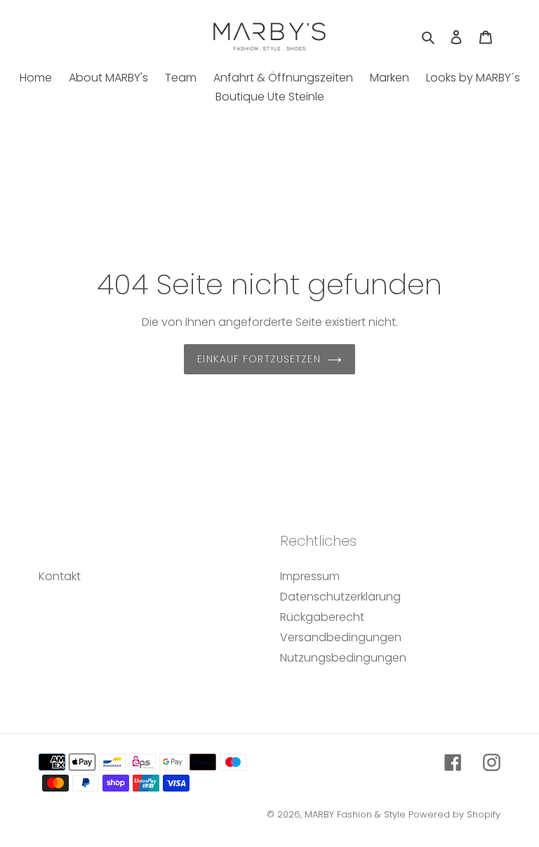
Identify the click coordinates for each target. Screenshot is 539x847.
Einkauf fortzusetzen (258, 359)
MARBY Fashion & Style (355, 814)
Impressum (310, 576)
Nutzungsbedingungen (343, 658)
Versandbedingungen (340, 637)
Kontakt (60, 576)
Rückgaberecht (322, 617)
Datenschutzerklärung (340, 597)
